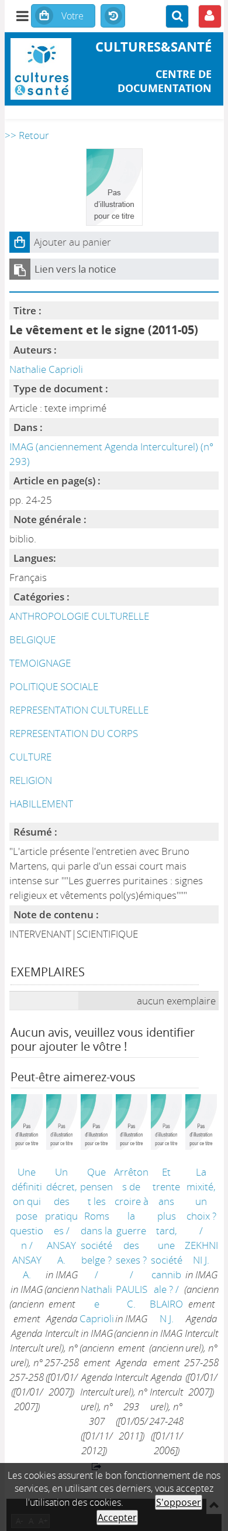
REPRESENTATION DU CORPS (73, 733)
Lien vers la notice (75, 269)
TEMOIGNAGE (40, 663)
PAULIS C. (131, 1296)
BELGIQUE (32, 639)
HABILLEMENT (41, 803)
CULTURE (30, 756)
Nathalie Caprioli (46, 369)
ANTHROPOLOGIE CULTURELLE (79, 616)
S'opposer (178, 1502)
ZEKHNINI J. (201, 1252)
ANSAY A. (27, 1267)
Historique (113, 16)
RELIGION (30, 780)
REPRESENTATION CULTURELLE (78, 710)
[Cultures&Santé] (41, 69)
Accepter (117, 1517)
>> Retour (27, 135)
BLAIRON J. (166, 1311)
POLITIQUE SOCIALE (53, 686)
